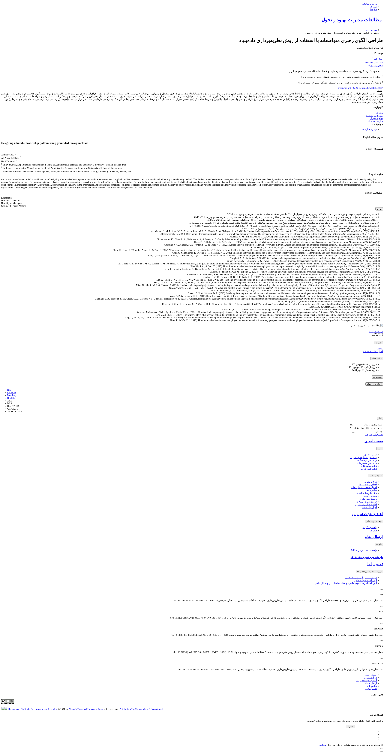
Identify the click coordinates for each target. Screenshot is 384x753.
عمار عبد (378, 59)
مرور (380, 448)
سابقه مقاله (377, 358)
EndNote (11, 392)
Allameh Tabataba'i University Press (86, 709)
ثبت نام (373, 6)
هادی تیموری (376, 65)
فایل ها (379, 343)
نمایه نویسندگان (369, 466)
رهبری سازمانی (369, 129)
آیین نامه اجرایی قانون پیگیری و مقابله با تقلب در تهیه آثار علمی (346, 583)
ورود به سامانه (369, 4)
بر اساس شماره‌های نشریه (363, 457)
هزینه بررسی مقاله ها (367, 557)
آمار (380, 418)
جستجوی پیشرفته (374, 434)
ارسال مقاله (374, 537)
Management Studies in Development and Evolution (33, 709)
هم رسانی (377, 377)
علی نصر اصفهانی (374, 62)
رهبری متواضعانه (374, 115)
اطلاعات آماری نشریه (366, 504)
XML (380, 348)
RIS (9, 390)
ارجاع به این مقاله (374, 384)
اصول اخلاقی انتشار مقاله (364, 487)
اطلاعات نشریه (375, 476)
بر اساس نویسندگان (367, 460)
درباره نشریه (370, 481)
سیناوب (322, 745)
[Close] (381, 589)
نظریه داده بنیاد (375, 121)
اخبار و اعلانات (369, 507)
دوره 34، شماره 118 (376, 332)
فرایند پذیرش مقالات (366, 501)
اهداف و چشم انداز (367, 484)
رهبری (379, 112)
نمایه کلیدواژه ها (369, 469)
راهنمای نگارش (369, 527)
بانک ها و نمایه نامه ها (366, 493)
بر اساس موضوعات (367, 463)
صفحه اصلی (371, 30)
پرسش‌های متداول (367, 499)
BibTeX (11, 398)
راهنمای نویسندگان (374, 521)
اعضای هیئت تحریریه (367, 514)
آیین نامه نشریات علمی (365, 580)
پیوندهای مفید (370, 496)
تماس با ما (375, 564)
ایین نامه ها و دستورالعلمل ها (369, 571)
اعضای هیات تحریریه (366, 680)
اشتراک (350, 726)
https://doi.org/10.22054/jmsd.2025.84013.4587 (360, 88)
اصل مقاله (373, 351)
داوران (379, 544)
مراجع (379, 209)
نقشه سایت (371, 689)
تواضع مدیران (376, 118)
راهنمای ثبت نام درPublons (364, 550)
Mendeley (12, 395)
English (373, 9)
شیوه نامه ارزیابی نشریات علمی (361, 577)
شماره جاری (370, 454)
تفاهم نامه (372, 490)
